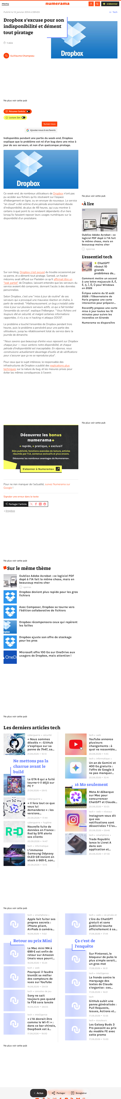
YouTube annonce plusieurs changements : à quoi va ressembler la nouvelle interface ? (102, 744)
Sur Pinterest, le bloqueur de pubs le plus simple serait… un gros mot (103, 959)
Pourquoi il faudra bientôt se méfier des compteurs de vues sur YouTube (40, 977)
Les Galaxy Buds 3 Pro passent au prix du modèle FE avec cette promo (102, 1029)
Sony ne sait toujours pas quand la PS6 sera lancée (41, 999)
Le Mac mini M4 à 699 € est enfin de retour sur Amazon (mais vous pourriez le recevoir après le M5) (41, 953)
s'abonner (112, 3)
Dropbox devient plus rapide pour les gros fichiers (48, 593)
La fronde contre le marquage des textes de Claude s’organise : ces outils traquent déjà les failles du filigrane (103, 982)
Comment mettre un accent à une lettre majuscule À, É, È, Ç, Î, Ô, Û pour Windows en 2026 (99, 283)
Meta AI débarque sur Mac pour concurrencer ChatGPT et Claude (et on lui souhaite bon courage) (102, 797)
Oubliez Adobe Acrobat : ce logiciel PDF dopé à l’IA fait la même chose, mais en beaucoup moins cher (46, 579)
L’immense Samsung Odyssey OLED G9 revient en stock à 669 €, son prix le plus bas (40, 855)
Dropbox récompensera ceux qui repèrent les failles (48, 623)
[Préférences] (97, 3)
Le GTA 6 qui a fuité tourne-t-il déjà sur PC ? (41, 783)
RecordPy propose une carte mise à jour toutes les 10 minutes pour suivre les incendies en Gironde (99, 312)
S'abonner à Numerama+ (38, 468)
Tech (115, 12)
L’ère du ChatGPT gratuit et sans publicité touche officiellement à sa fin (102, 924)
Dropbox (58, 193)
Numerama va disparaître (98, 322)
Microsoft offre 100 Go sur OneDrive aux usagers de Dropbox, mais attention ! (47, 654)
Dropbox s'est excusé (32, 272)
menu (5, 3)
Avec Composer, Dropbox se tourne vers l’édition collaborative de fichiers (47, 608)
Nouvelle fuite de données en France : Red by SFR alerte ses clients (41, 832)
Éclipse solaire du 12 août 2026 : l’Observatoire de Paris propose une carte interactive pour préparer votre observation (98, 298)
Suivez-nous (49, 124)
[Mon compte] (91, 3)
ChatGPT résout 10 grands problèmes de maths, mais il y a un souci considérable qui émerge (105, 268)
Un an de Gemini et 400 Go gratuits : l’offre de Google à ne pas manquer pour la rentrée (102, 768)
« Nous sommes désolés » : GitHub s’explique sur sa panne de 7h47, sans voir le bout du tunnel (41, 744)
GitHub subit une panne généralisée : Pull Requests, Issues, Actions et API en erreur (102, 1006)
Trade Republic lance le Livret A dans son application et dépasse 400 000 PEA (101, 844)
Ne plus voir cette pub (15, 100)
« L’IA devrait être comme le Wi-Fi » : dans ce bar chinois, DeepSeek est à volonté (41, 1024)
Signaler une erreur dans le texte (21, 496)
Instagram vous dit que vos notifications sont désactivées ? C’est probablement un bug (102, 821)
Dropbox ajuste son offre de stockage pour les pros (45, 638)
